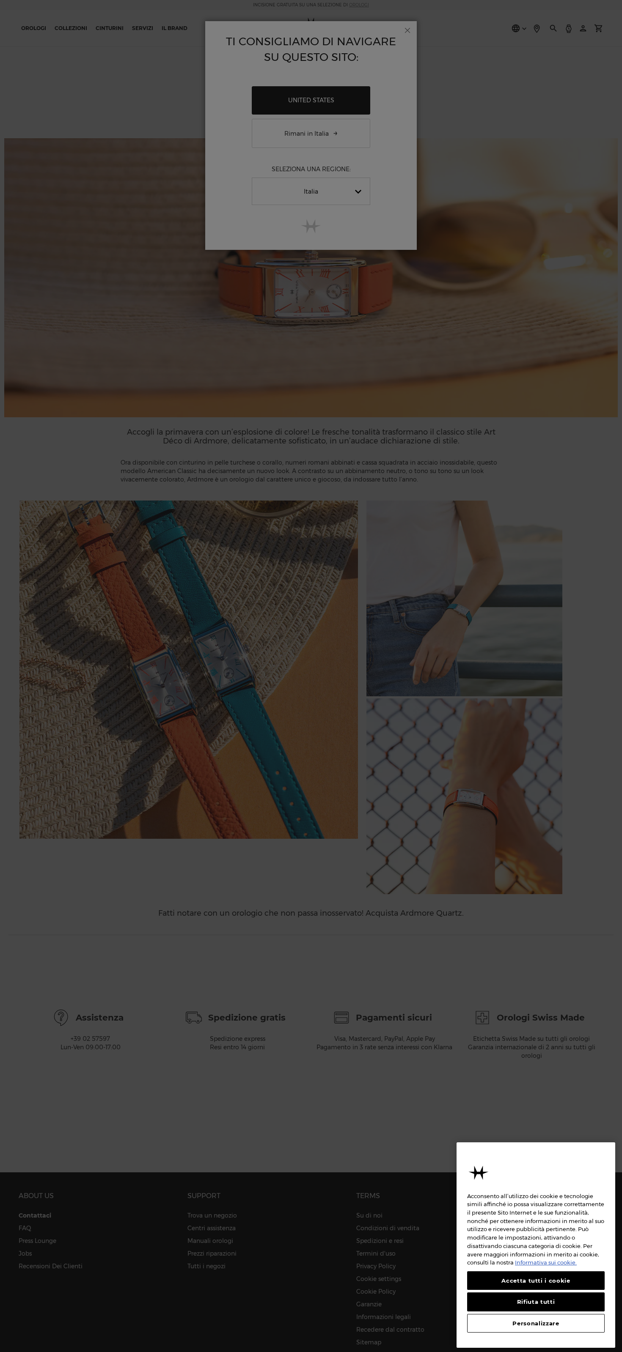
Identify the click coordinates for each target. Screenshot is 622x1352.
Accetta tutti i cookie (535, 1280)
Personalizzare (535, 1323)
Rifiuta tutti (536, 1301)
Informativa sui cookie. (546, 1262)
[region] (536, 1245)
